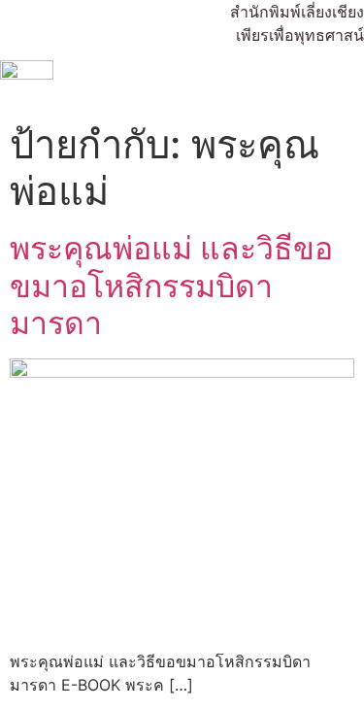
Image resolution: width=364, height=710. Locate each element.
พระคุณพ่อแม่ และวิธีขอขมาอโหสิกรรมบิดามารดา (171, 285)
